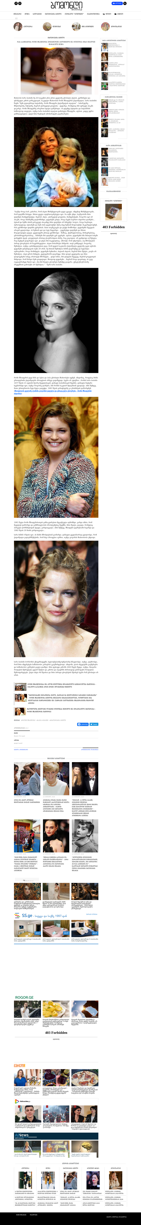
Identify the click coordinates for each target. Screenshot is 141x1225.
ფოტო (108, 14)
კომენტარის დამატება (89, 749)
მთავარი (17, 14)
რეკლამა (33, 1215)
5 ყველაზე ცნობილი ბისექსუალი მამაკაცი (116, 159)
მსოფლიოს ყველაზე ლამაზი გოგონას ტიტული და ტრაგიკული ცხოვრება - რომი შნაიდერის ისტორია (61, 710)
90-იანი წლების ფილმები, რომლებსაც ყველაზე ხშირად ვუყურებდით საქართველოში (117, 171)
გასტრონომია (93, 14)
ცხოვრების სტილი (53, 14)
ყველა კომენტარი (21, 749)
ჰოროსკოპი (116, 27)
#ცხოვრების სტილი (57, 720)
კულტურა (27, 27)
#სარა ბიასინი (42, 720)
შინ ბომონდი (88, 27)
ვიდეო (120, 14)
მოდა (27, 14)
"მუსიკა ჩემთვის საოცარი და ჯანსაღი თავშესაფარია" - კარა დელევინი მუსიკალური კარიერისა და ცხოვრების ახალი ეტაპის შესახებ (55, 861)
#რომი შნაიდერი (28, 720)
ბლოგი (118, 3)
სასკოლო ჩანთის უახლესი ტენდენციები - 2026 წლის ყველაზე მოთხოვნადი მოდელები (116, 86)
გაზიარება (84, 724)
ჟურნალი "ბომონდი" (74, 14)
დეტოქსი (57, 27)
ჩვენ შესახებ (21, 1215)
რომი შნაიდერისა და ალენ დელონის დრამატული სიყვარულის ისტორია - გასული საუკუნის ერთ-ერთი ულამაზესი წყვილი (62, 685)
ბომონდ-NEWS (93, 1168)
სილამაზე (37, 14)
